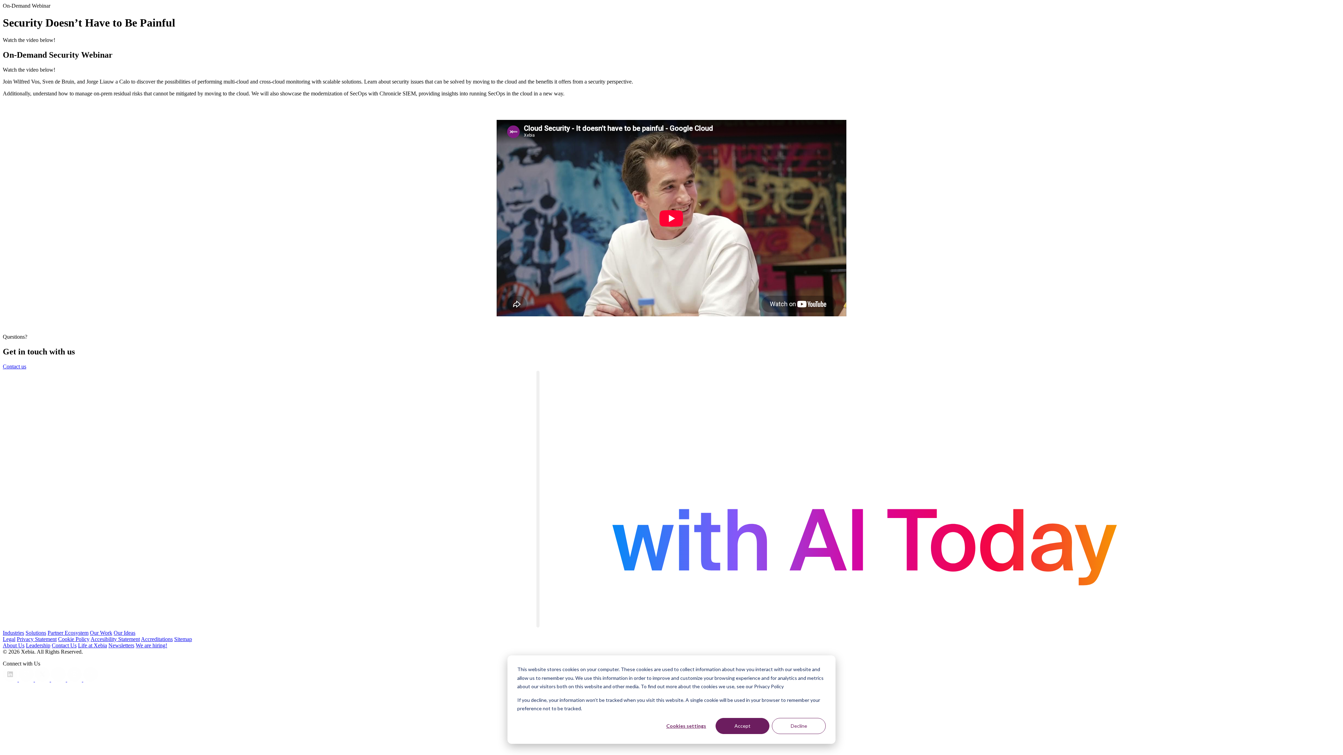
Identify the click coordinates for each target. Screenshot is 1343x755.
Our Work (101, 633)
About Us (13, 645)
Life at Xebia (92, 645)
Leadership (38, 645)
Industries (13, 633)
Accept (742, 726)
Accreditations (157, 639)
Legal (9, 639)
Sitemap (183, 639)
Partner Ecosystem (68, 633)
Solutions (36, 633)
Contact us (14, 366)
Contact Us (64, 645)
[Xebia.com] (671, 627)
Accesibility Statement (115, 639)
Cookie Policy (74, 639)
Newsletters (121, 645)
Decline (799, 726)
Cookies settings (686, 726)
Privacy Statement (37, 639)
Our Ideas (124, 633)
